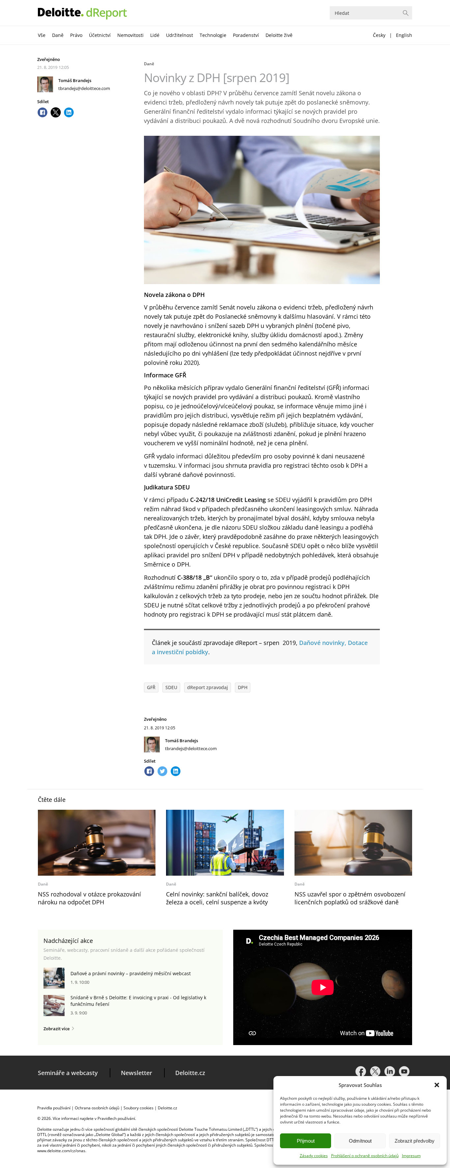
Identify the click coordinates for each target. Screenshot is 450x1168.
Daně (58, 35)
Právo (76, 35)
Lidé (154, 35)
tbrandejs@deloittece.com (84, 88)
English (404, 35)
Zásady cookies (314, 1155)
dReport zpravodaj (207, 687)
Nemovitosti (130, 35)
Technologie (213, 35)
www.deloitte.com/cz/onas (61, 1150)
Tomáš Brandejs (74, 80)
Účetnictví (100, 35)
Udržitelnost (179, 35)
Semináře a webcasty (68, 1073)
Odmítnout (360, 1141)
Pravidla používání (53, 1108)
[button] (437, 1085)
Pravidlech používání (116, 1118)
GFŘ (151, 687)
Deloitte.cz (190, 1073)
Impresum (411, 1155)
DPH (242, 687)
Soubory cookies (139, 1108)
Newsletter (136, 1073)
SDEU (171, 687)
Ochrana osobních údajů (97, 1108)
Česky (379, 35)
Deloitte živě (279, 35)
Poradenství (246, 35)
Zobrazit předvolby (415, 1141)
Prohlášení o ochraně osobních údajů (365, 1155)
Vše (41, 35)
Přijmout (306, 1141)
